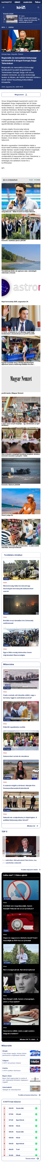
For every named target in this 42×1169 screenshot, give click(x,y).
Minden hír (31, 826)
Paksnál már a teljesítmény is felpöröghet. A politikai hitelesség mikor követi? (20, 818)
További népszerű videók (29, 869)
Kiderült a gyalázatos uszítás (14, 727)
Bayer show (7, 1076)
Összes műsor (30, 1158)
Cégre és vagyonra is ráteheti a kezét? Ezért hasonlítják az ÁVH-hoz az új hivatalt (20, 939)
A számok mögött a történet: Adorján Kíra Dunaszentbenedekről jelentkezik (19, 786)
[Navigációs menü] (3, 7)
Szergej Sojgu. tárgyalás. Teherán (12, 54)
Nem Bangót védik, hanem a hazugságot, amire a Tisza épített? (19, 1000)
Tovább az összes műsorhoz (27, 1095)
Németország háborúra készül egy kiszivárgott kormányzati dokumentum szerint (18, 588)
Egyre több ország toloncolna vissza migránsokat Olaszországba (17, 653)
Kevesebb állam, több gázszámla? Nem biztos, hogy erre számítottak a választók (19, 861)
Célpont (5, 1061)
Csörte (5, 1068)
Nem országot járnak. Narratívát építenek (19, 970)
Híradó (5, 1051)
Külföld (11, 27)
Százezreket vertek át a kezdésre (16, 756)
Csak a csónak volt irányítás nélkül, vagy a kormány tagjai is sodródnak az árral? (29, 20)
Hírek (5, 582)
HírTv (3, 27)
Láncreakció (7, 1087)
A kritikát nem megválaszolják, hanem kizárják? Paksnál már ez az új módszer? (18, 907)
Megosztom (19, 95)
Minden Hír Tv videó (27, 1039)
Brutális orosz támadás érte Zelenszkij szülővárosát (18, 622)
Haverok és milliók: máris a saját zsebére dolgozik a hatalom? (18, 1032)
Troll (17, 1149)
